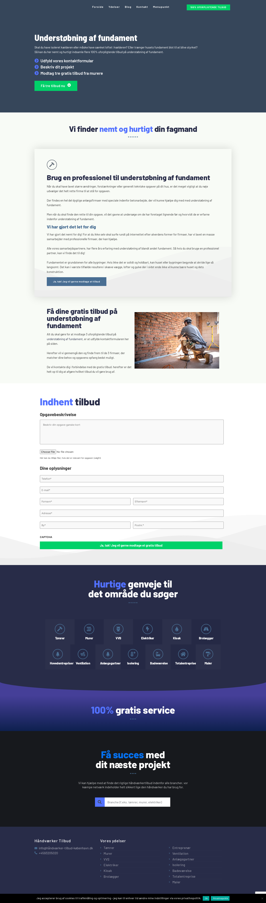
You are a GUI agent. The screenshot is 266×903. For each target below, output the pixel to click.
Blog (128, 6)
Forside (98, 6)
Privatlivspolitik (220, 898)
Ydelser (114, 6)
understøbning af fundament (65, 339)
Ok (206, 898)
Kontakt (142, 6)
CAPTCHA (46, 537)
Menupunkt (161, 6)
